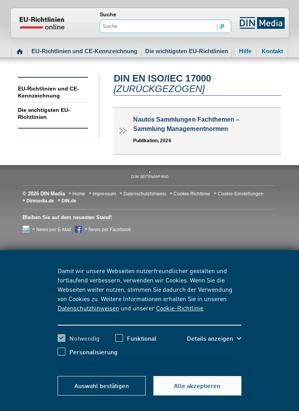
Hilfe (245, 51)
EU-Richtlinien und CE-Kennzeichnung (84, 51)
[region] (149, 317)
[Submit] (222, 27)
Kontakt (272, 51)
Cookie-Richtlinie (179, 307)
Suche (108, 14)
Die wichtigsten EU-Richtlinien (186, 51)
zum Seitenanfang (150, 177)
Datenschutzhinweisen (88, 307)
